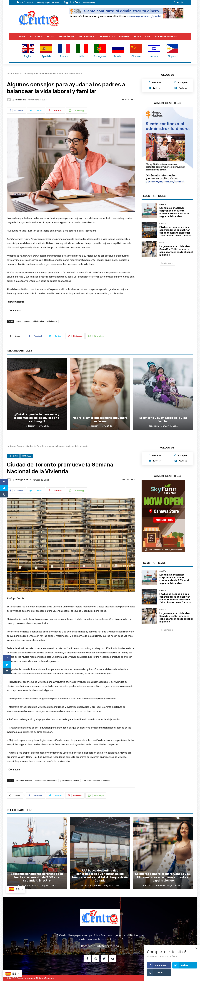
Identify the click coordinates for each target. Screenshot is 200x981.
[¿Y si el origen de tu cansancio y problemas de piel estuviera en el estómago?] (37, 394)
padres (27, 321)
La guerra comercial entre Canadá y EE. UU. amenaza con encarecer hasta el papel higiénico (176, 242)
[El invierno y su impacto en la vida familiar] (163, 394)
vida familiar (38, 321)
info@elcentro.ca (108, 946)
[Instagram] (175, 83)
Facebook (156, 82)
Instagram (183, 82)
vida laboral (52, 321)
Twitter (156, 88)
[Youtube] (181, 2)
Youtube (183, 88)
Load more (166, 255)
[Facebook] (174, 2)
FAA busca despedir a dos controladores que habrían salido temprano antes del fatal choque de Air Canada (175, 223)
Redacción (20, 100)
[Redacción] (9, 100)
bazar (18, 321)
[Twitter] (178, 2)
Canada (162, 196)
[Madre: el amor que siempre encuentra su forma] (100, 394)
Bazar (9, 73)
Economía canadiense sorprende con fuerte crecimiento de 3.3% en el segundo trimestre (174, 204)
